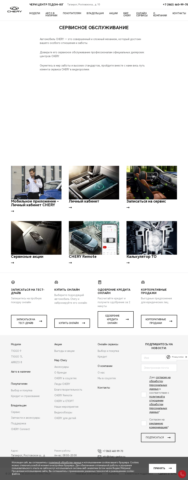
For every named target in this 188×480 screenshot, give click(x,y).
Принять (159, 468)
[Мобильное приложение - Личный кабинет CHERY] (36, 182)
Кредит (102, 356)
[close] (186, 357)
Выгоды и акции (64, 350)
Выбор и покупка (21, 390)
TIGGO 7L (17, 356)
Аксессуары (61, 366)
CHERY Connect (20, 429)
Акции (113, 13)
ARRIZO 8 (16, 362)
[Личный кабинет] (94, 182)
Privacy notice (177, 357)
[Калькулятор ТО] (151, 238)
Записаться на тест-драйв (26, 321)
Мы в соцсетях (107, 378)
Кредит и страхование (25, 396)
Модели (34, 13)
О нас (101, 372)
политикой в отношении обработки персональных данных (158, 404)
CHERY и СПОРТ (64, 401)
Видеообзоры (63, 412)
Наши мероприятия (66, 406)
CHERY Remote (63, 395)
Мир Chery (127, 14)
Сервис (15, 412)
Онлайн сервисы (142, 14)
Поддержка (18, 423)
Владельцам (95, 13)
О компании (160, 14)
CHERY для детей (65, 418)
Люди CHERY (62, 383)
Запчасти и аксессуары (25, 417)
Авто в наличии (51, 14)
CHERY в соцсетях (65, 378)
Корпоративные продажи (156, 321)
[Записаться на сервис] (151, 182)
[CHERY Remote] (94, 238)
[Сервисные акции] (36, 238)
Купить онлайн (69, 323)
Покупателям (72, 13)
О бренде (60, 372)
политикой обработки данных (65, 462)
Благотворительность (68, 389)
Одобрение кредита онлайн (112, 319)
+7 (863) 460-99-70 (113, 451)
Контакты (179, 13)
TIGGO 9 (16, 350)
